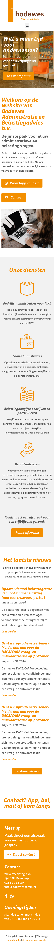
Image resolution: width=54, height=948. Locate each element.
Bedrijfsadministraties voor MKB (27, 303)
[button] (27, 25)
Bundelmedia (14, 940)
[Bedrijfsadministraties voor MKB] (27, 288)
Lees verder (8, 631)
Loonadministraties (27, 356)
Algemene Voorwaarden (34, 940)
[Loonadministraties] (27, 341)
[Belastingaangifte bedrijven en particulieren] (27, 394)
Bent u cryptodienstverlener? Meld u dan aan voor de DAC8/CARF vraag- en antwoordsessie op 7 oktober (25, 649)
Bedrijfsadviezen (27, 464)
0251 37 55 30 (14, 882)
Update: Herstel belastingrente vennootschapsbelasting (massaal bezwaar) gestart (26, 593)
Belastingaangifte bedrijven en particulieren (27, 411)
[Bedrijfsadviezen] (27, 449)
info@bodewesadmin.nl (20, 887)
